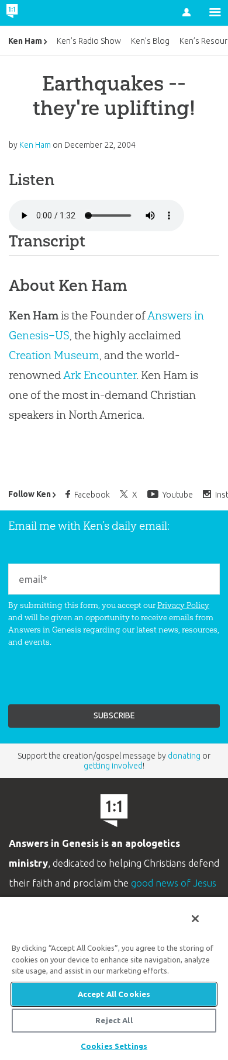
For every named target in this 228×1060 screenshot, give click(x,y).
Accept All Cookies (114, 994)
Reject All (113, 1020)
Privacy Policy (183, 605)
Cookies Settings (114, 1046)
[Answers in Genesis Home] (36, 13)
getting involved (113, 765)
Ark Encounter (99, 375)
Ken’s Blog (150, 41)
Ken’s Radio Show (89, 41)
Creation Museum (54, 355)
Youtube (178, 494)
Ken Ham (25, 41)
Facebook (92, 494)
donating (184, 755)
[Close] (195, 919)
